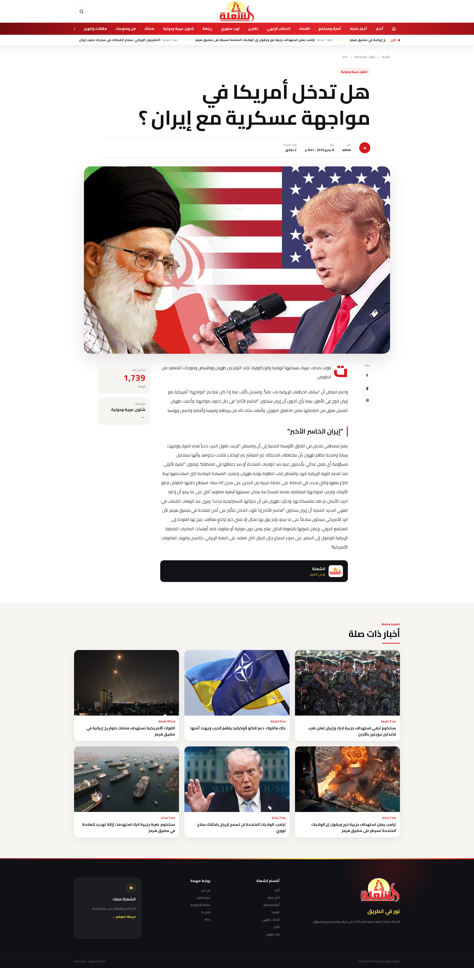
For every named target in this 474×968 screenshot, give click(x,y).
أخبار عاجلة (358, 28)
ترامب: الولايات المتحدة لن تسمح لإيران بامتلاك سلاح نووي (241, 827)
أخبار (379, 28)
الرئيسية (386, 56)
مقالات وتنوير (95, 28)
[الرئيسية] (394, 29)
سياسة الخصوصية (200, 905)
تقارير (253, 28)
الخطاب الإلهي (278, 28)
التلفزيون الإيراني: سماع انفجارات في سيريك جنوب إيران (178, 40)
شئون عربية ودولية (178, 28)
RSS (207, 919)
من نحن (205, 890)
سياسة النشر (203, 897)
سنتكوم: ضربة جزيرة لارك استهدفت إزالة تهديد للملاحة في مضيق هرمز (128, 827)
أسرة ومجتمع (329, 28)
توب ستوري (230, 28)
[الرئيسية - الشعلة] (237, 11)
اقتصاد (304, 28)
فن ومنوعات (126, 28)
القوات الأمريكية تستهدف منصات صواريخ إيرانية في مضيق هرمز (130, 731)
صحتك (149, 28)
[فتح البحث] (81, 11)
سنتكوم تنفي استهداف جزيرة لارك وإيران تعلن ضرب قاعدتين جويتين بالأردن (352, 731)
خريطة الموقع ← (124, 916)
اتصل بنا (205, 912)
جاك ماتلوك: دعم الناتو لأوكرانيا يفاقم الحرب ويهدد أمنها (238, 728)
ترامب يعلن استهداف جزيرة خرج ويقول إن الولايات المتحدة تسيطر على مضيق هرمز (314, 40)
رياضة (207, 28)
